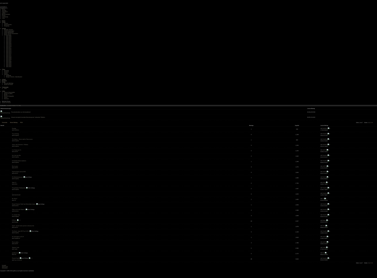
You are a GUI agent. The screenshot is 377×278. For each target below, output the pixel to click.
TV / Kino (18, 105)
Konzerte (6, 70)
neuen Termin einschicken (11, 33)
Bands (5, 95)
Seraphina (16, 135)
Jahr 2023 (8, 40)
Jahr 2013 (8, 52)
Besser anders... (15, 242)
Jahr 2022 (8, 41)
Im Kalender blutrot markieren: (19, 160)
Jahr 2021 (8, 42)
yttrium (15, 184)
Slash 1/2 (14, 182)
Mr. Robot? (14, 198)
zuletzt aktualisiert (9, 32)
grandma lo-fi (15, 253)
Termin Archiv (7, 35)
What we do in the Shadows (18, 209)
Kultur (14, 105)
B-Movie (14, 220)
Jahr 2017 (8, 47)
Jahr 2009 (8, 57)
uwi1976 (16, 151)
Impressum (5, 266)
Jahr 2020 (8, 43)
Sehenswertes (8, 24)
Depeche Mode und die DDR (19, 171)
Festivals (6, 72)
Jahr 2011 (8, 55)
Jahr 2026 (8, 36)
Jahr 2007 (8, 60)
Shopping (6, 26)
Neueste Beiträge (8, 83)
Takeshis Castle (15, 247)
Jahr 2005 (8, 63)
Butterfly (324, 177)
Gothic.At (11, 4)
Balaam (324, 220)
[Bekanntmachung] (5, 113)
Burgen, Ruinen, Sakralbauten (14, 77)
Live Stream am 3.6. (16, 150)
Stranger (16, 222)
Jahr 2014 (8, 51)
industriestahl (17, 194)
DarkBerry (16, 130)
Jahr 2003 (8, 65)
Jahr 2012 (8, 54)
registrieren (4, 8)
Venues (6, 23)
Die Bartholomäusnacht (17, 177)
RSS (21, 122)
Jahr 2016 (8, 48)
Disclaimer (5, 268)
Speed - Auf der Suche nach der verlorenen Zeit (23, 225)
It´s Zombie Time (16, 215)
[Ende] (376, 122)
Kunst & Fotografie (9, 96)
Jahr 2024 (8, 38)
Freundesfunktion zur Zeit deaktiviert (21, 112)
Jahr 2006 (8, 61)
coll (15, 200)
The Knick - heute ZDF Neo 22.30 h (20, 231)
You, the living (15, 133)
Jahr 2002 (8, 66)
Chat (5, 88)
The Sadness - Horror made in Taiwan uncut (22, 139)
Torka (324, 225)
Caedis (15, 249)
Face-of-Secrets (18, 260)
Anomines (16, 205)
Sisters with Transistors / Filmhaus (20, 144)
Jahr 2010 (8, 56)
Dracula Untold (15, 258)
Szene (5, 97)
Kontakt (4, 265)
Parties (6, 73)
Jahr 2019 (8, 45)
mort (15, 254)
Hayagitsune (17, 238)
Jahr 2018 (8, 46)
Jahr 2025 (8, 37)
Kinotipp (14, 128)
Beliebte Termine (8, 29)
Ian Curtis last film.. (16, 155)
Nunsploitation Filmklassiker (18, 188)
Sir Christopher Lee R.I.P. (18, 236)
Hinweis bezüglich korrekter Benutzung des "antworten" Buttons (28, 117)
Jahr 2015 (8, 50)
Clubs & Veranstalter (9, 92)
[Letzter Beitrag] (329, 128)
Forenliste (9, 105)
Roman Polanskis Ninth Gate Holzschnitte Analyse (24, 204)
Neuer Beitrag (13, 122)
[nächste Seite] (374, 122)
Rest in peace (15, 166)
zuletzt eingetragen (9, 31)
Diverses (6, 74)
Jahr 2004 (8, 64)
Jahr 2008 (8, 59)
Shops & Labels (8, 93)
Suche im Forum (8, 84)
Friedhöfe (8, 75)
